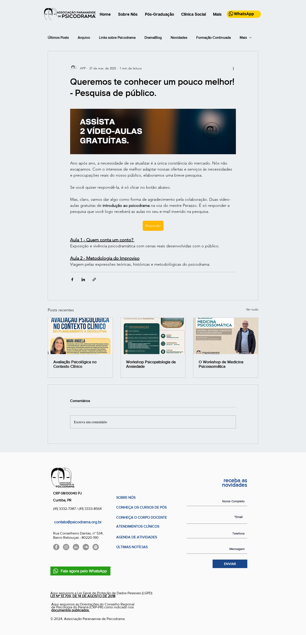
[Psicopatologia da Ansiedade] (153, 336)
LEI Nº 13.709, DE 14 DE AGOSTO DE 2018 (82, 596)
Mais (243, 37)
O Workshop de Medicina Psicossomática (221, 364)
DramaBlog (153, 37)
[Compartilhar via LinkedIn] (83, 279)
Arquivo (84, 37)
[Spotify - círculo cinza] (96, 547)
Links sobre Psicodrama (117, 37)
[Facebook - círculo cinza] (56, 547)
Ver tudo (252, 309)
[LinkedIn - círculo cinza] (76, 547)
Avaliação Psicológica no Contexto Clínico (75, 364)
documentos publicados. (70, 610)
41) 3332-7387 (65, 509)
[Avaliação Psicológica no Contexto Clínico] (80, 336)
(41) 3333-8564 (90, 509)
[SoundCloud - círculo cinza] (86, 547)
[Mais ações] (233, 68)
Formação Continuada (213, 37)
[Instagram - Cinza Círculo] (66, 547)
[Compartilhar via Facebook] (72, 279)
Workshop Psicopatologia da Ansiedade (151, 364)
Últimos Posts (58, 37)
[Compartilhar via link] (94, 279)
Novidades (179, 37)
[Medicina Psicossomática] (225, 336)
